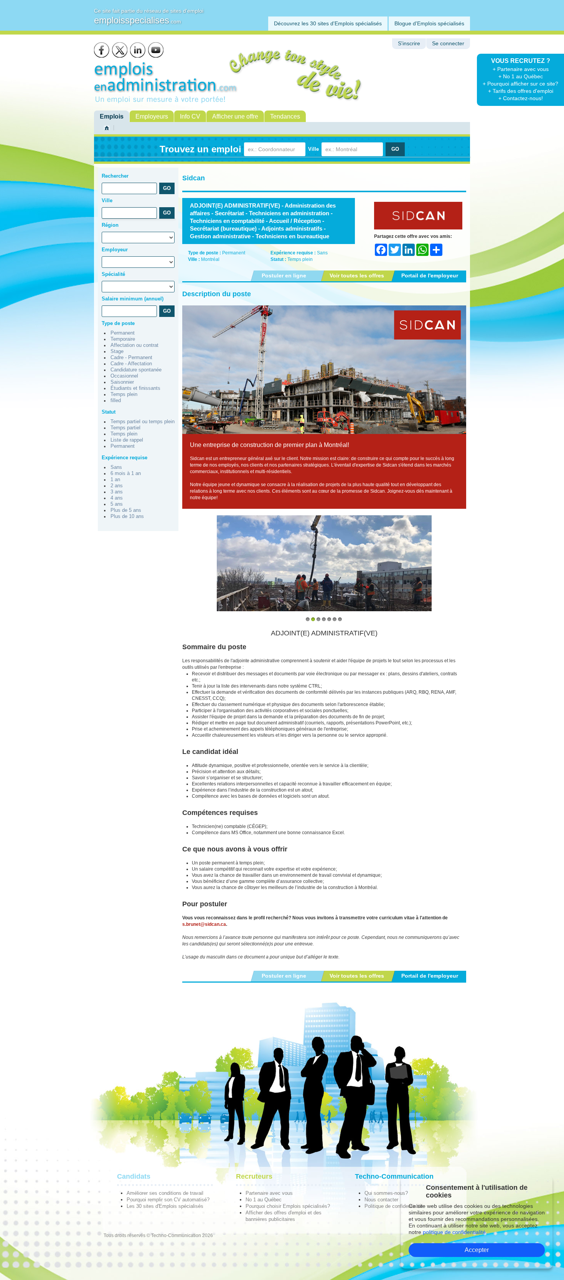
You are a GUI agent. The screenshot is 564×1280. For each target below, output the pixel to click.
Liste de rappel (126, 440)
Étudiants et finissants (135, 388)
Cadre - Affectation (131, 363)
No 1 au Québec (264, 1199)
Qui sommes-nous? (386, 1193)
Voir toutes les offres (357, 275)
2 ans (116, 485)
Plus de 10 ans (127, 516)
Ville (313, 149)
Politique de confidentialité (393, 1206)
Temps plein (123, 394)
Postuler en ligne (284, 275)
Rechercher (115, 176)
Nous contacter (381, 1199)
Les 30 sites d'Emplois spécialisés (165, 1206)
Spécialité (113, 274)
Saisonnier (122, 382)
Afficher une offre (235, 116)
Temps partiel (125, 428)
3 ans (116, 492)
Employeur (115, 249)
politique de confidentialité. (455, 1232)
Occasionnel (124, 376)
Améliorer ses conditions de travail (165, 1193)
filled (115, 400)
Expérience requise (124, 457)
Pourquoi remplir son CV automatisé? (168, 1199)
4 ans (116, 498)
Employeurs (151, 116)
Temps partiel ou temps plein (142, 421)
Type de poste (118, 323)
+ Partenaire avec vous (521, 69)
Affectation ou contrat (134, 345)
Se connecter (448, 43)
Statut (108, 412)
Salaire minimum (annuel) (132, 299)
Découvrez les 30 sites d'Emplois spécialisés (328, 23)
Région (110, 225)
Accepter (477, 1250)
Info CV (190, 116)
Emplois (112, 116)
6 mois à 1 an (125, 473)
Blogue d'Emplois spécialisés (429, 23)
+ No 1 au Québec (520, 76)
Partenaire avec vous (269, 1193)
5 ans (116, 504)
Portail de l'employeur (429, 275)
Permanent (122, 333)
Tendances (285, 116)
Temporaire (122, 339)
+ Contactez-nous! (520, 98)
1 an (115, 479)
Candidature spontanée (136, 370)
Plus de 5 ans (125, 510)
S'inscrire (409, 43)
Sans (116, 467)
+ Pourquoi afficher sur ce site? (520, 84)
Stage (117, 351)
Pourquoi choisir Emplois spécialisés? (288, 1206)
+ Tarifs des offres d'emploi (520, 91)
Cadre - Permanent (131, 357)
